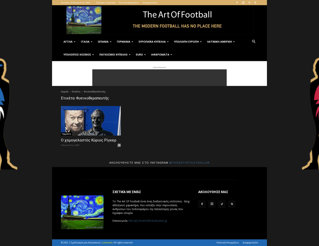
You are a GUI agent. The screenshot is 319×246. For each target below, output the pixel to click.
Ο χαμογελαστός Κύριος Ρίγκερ (88, 140)
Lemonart (107, 242)
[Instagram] (243, 2)
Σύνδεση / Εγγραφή (105, 2)
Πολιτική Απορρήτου (128, 2)
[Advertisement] (159, 77)
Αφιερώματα (160, 54)
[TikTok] (249, 2)
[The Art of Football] (159, 20)
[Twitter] (255, 2)
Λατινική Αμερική (219, 41)
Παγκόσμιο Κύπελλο (113, 54)
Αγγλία (68, 41)
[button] (253, 42)
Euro (139, 54)
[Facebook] (237, 2)
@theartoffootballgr (189, 162)
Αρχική (64, 91)
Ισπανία (103, 41)
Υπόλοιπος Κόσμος (77, 54)
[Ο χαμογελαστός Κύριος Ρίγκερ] (91, 121)
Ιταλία (85, 41)
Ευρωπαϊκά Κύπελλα (152, 41)
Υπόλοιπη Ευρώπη (186, 41)
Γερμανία (123, 41)
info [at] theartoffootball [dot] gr (147, 220)
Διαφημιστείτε (150, 2)
